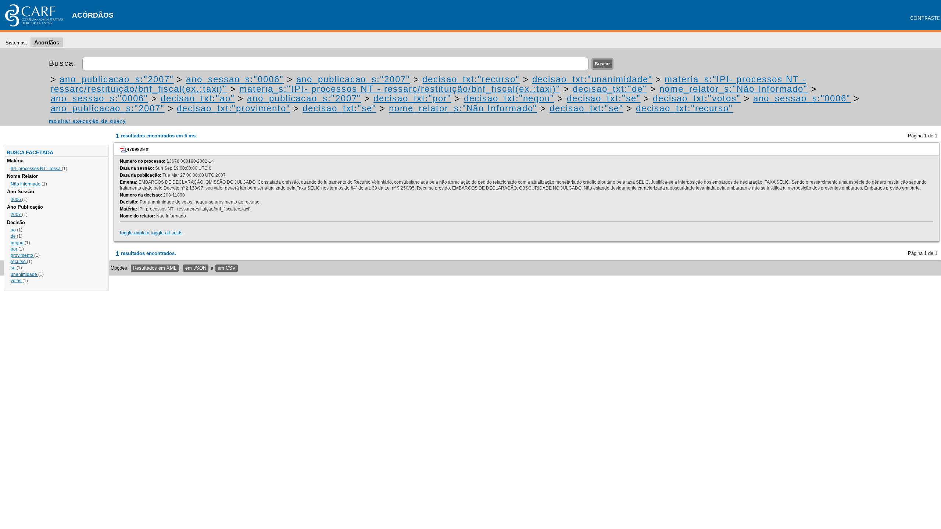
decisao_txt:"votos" (696, 98)
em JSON (195, 268)
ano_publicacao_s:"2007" (116, 79)
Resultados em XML (154, 268)
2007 (16, 214)
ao (14, 230)
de (14, 236)
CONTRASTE (925, 17)
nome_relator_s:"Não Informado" (733, 89)
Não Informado (26, 184)
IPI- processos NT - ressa (36, 168)
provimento (22, 255)
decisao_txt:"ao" (198, 98)
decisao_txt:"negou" (509, 98)
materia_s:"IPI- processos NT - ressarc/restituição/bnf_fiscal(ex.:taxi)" (399, 89)
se (14, 267)
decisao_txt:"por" (412, 98)
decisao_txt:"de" (610, 89)
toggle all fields (167, 232)
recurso (19, 261)
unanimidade (24, 274)
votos (16, 280)
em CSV (227, 268)
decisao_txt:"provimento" (233, 108)
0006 (16, 199)
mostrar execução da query (87, 121)
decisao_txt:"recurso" (470, 79)
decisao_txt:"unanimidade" (592, 79)
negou (18, 242)
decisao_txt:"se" (604, 98)
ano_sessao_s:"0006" (234, 79)
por (14, 249)
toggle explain (134, 232)
